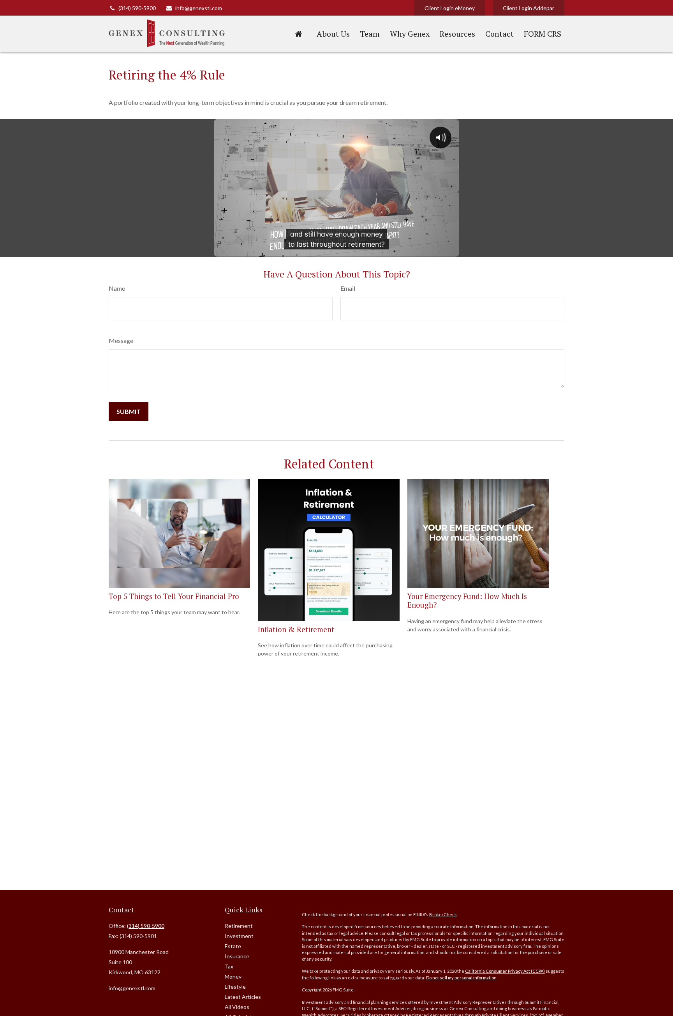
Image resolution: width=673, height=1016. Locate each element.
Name (117, 288)
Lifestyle (235, 986)
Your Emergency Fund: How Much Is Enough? (467, 601)
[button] (298, 33)
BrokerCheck (443, 914)
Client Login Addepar (528, 8)
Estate (233, 946)
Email (347, 288)
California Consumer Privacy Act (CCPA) (505, 971)
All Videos (237, 1007)
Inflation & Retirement (296, 629)
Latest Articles (243, 996)
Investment (239, 936)
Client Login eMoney (450, 8)
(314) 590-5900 (137, 8)
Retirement (239, 925)
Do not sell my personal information (461, 977)
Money (233, 976)
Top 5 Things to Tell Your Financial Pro (174, 596)
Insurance (237, 956)
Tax (229, 966)
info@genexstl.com (198, 8)
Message (121, 340)
